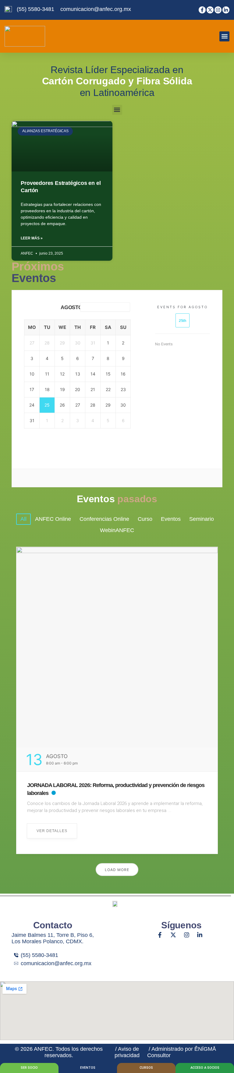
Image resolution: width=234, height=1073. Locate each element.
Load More (117, 869)
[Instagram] (218, 9)
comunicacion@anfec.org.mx (95, 9)
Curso (145, 519)
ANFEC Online (53, 519)
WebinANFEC (117, 530)
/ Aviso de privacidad (127, 1052)
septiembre (103, 307)
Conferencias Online (104, 519)
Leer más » (32, 238)
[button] (224, 36)
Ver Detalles (52, 831)
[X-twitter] (210, 9)
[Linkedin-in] (225, 9)
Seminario (201, 519)
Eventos (171, 519)
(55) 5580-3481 (35, 9)
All (23, 519)
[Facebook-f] (202, 9)
